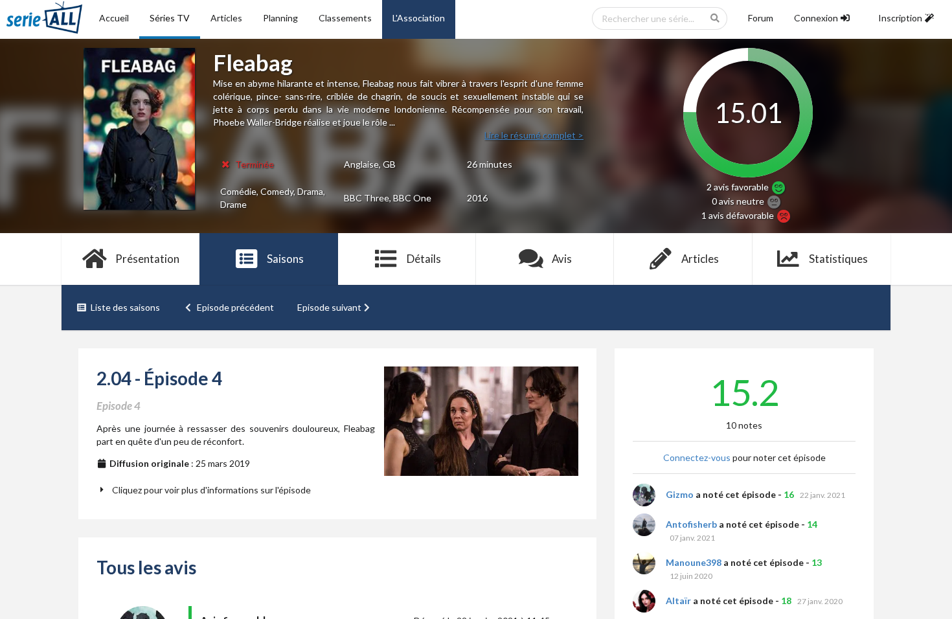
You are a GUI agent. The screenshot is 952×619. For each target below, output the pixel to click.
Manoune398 (693, 562)
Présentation (147, 258)
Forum (760, 17)
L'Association (418, 17)
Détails (424, 258)
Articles (226, 17)
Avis (562, 258)
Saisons (285, 258)
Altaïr (678, 600)
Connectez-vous (697, 457)
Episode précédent (235, 307)
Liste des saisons (125, 307)
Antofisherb (691, 524)
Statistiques (838, 258)
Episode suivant (329, 307)
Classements (345, 17)
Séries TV (170, 17)
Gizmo (680, 494)
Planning (280, 17)
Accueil (114, 17)
